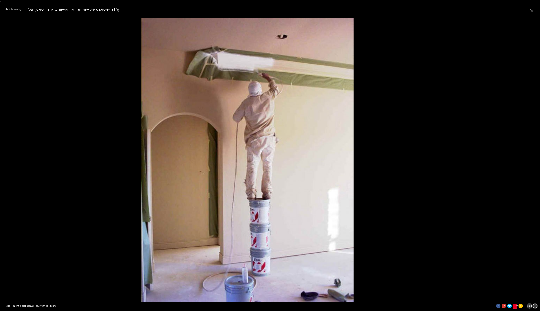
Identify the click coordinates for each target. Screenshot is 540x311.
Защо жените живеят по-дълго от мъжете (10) (73, 10)
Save (516, 305)
